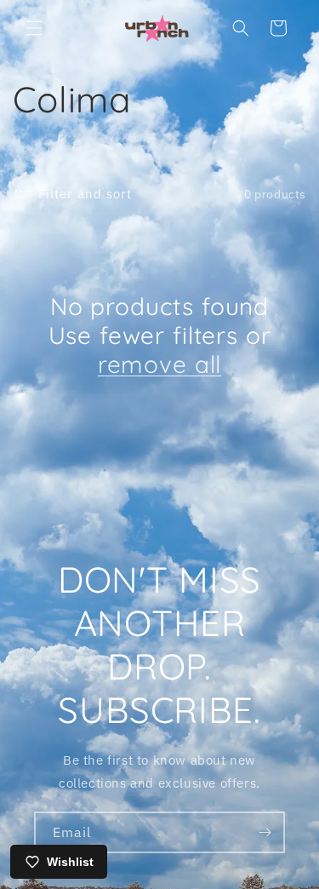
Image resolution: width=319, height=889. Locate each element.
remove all (159, 364)
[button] (34, 28)
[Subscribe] (264, 832)
